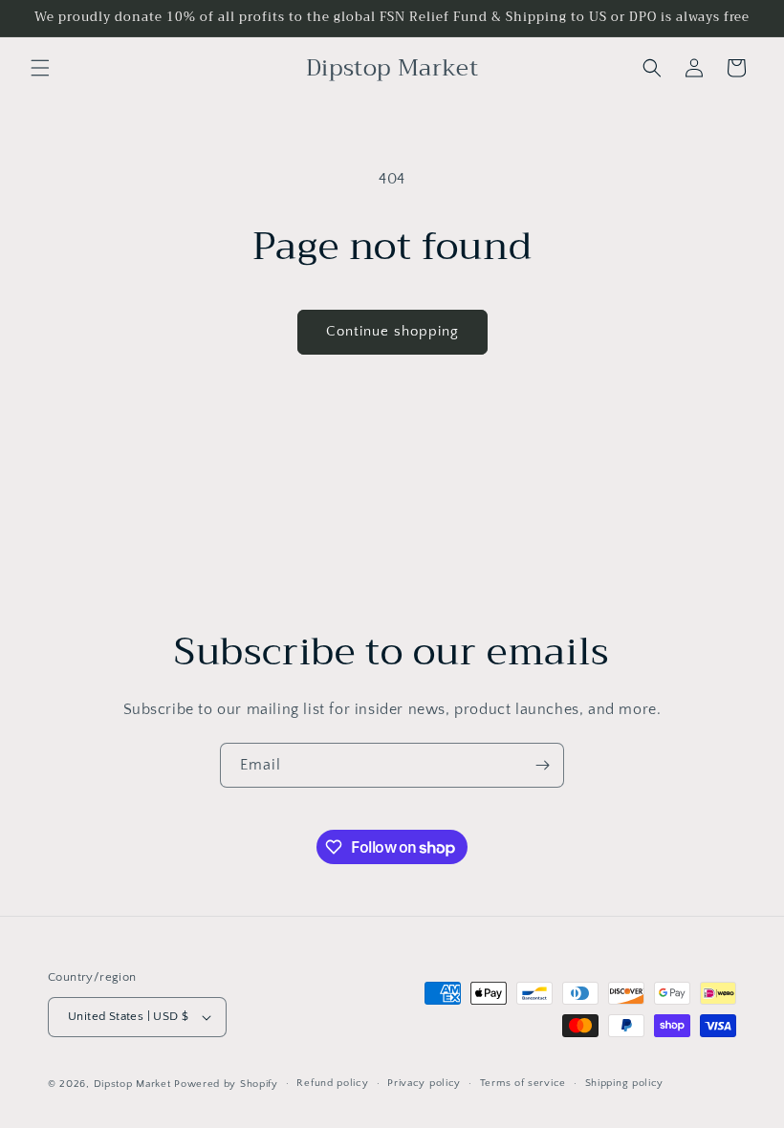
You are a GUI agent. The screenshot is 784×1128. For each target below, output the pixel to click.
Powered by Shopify (226, 1084)
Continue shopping (392, 331)
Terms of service (523, 1083)
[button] (40, 68)
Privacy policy (424, 1083)
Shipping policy (624, 1083)
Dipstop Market (132, 1084)
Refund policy (332, 1083)
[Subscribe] (542, 765)
